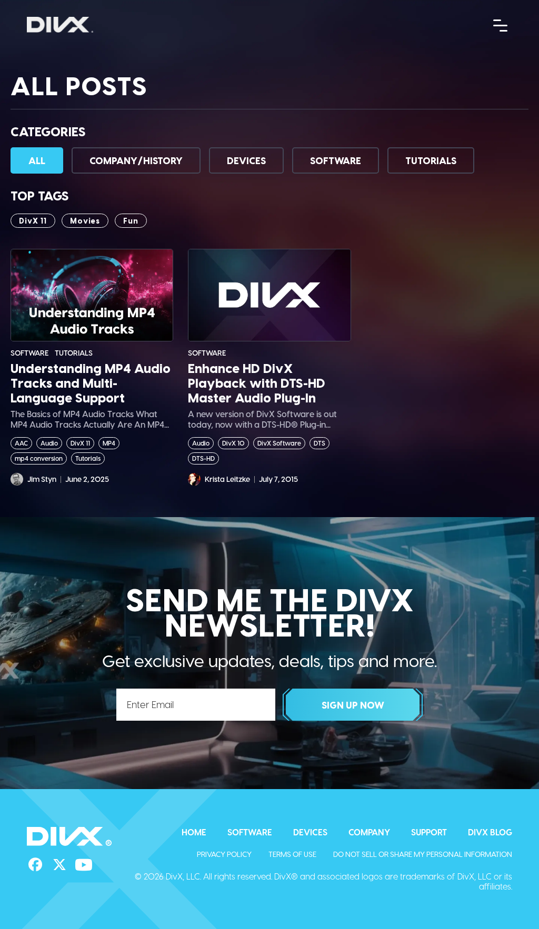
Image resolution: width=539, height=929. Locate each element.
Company (369, 832)
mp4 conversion (39, 458)
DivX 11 (33, 220)
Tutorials (430, 160)
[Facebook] (35, 864)
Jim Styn (41, 478)
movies (85, 220)
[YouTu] (83, 864)
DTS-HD (203, 458)
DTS (319, 443)
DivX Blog (490, 832)
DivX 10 (233, 443)
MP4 (109, 443)
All (36, 160)
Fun (130, 220)
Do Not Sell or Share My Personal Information (422, 854)
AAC (21, 443)
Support (429, 832)
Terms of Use (292, 854)
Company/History (136, 160)
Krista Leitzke (227, 478)
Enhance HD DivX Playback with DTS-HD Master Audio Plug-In (256, 383)
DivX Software (279, 443)
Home (194, 832)
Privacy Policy (224, 854)
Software (335, 160)
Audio (49, 443)
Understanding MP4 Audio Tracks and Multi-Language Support (91, 383)
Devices (246, 160)
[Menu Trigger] (500, 25)
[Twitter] (59, 864)
